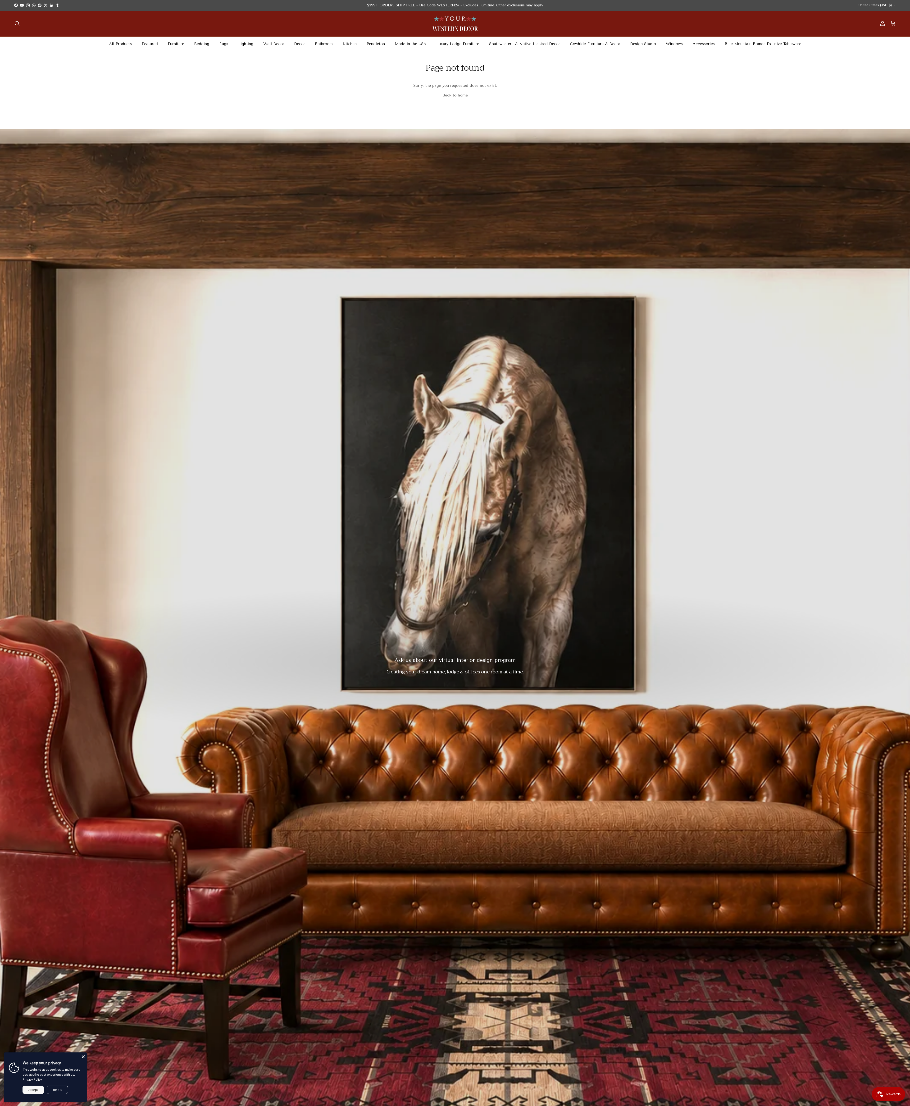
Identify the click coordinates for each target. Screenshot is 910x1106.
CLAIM (455, 556)
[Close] (83, 1056)
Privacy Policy (32, 1079)
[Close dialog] (904, 6)
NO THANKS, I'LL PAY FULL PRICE (455, 579)
